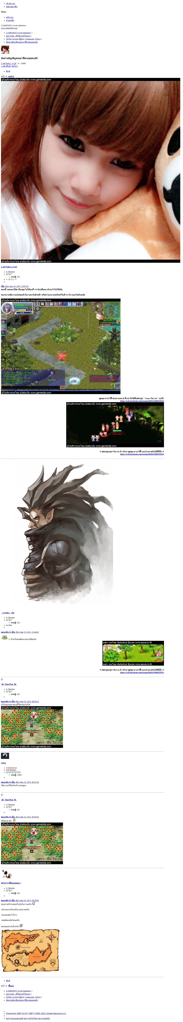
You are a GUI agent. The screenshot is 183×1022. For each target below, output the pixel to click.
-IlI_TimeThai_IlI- (9, 684)
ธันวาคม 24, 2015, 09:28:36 (20, 817)
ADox (37, 39)
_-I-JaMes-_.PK (7, 613)
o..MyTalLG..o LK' (9, 63)
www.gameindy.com (9, 28)
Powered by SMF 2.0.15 (16, 1013)
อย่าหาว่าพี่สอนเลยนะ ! (11, 883)
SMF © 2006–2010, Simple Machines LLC (47, 1013)
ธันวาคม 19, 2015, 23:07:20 (14, 286)
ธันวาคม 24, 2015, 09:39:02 (20, 900)
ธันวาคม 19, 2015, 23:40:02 (20, 632)
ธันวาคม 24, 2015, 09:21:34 (20, 782)
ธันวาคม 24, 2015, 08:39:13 (20, 701)
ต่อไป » (15, 66)
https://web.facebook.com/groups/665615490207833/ (142, 401)
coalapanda (29, 39)
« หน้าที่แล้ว (6, 66)
